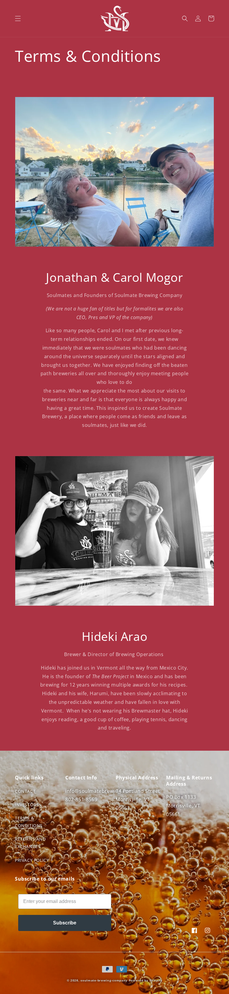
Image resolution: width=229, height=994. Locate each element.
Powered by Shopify (146, 980)
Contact (25, 791)
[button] (17, 18)
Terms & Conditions (29, 821)
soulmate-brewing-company (104, 980)
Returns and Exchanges (30, 842)
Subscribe (64, 922)
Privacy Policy (32, 860)
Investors (27, 804)
